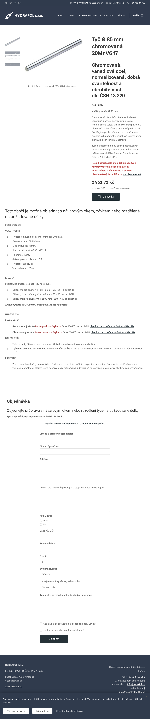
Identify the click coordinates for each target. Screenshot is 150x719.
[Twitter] (10, 2)
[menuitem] (61, 15)
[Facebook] (19, 2)
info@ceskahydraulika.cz (132, 692)
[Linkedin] (6, 2)
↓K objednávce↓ (132, 174)
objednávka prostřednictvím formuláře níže (112, 326)
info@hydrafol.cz (116, 2)
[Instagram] (15, 2)
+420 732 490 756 (137, 2)
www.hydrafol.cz (13, 686)
